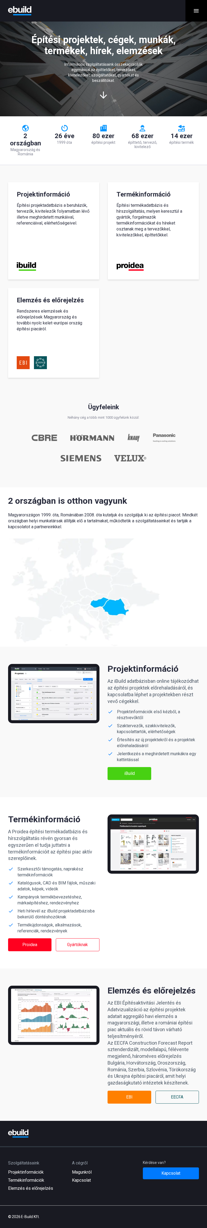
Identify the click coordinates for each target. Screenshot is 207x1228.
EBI (129, 1097)
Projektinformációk (26, 1172)
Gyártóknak (77, 944)
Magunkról (82, 1172)
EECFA (177, 1097)
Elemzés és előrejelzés (30, 1188)
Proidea (29, 944)
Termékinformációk (26, 1180)
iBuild (129, 773)
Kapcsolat (81, 1180)
